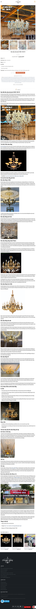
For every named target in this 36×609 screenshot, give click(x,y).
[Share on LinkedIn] (22, 84)
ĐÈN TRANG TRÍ (15, 50)
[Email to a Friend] (19, 84)
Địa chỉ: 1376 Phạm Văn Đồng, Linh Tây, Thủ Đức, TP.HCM (8, 574)
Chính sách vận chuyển (4, 585)
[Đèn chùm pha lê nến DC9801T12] (29, 540)
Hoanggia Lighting (17, 477)
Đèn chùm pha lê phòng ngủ (24, 80)
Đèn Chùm (19, 50)
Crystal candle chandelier (7, 77)
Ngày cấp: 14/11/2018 (4, 571)
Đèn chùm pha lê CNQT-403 (17, 548)
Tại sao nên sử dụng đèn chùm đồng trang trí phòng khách (14, 176)
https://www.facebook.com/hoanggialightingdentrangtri (13, 525)
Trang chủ (10, 50)
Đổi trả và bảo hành (3, 586)
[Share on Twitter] (17, 84)
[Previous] (2, 22)
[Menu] (1, 2)
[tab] (16, 90)
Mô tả (16, 89)
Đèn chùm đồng (3, 146)
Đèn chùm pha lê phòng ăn (7, 80)
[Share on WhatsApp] (14, 84)
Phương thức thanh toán (4, 583)
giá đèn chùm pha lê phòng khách (27, 81)
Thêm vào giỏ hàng (20, 72)
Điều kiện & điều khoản (4, 589)
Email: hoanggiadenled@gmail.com (5, 577)
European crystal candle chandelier (12, 81)
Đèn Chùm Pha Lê (25, 50)
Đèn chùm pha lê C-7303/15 (5, 548)
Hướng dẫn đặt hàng (3, 582)
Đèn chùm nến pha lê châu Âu (21, 77)
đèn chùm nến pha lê (13, 77)
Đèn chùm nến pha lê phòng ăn (29, 77)
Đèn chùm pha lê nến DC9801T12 (29, 548)
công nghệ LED (14, 468)
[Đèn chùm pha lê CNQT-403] (18, 540)
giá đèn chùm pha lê (20, 81)
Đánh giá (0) (19, 89)
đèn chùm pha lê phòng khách (16, 80)
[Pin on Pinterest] (20, 84)
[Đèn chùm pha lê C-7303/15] (6, 540)
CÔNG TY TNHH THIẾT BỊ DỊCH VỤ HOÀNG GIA (7, 568)
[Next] (33, 22)
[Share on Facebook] (15, 84)
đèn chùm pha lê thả (30, 80)
